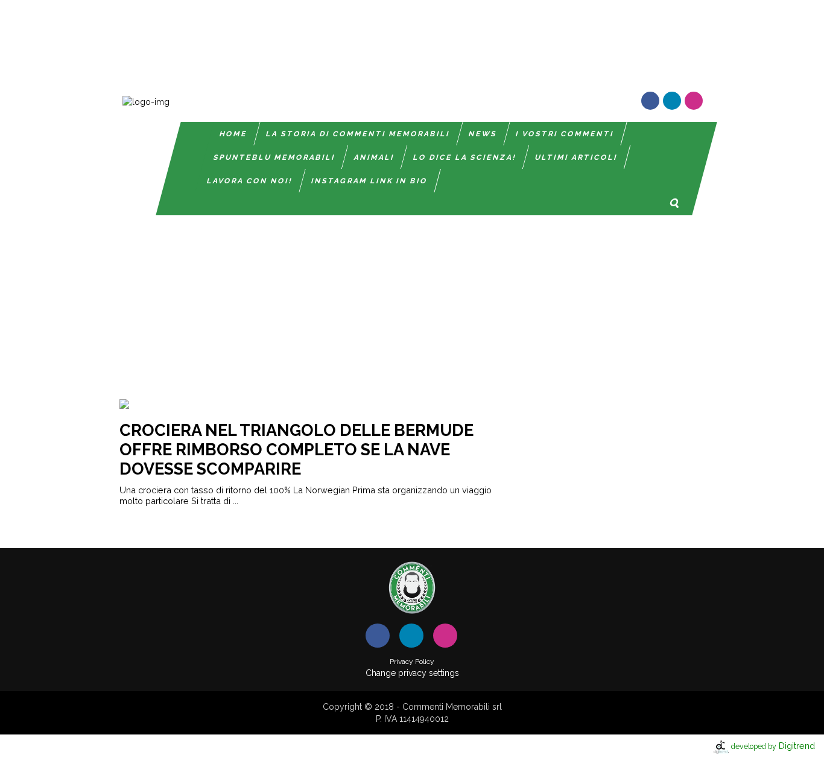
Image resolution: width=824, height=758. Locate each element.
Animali (374, 157)
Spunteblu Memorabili (274, 157)
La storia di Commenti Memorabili (358, 134)
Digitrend (773, 746)
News (482, 134)
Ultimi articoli (576, 157)
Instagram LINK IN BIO (369, 181)
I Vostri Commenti (565, 134)
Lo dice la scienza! (465, 157)
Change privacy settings (412, 673)
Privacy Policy (412, 661)
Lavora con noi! (250, 181)
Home (233, 134)
